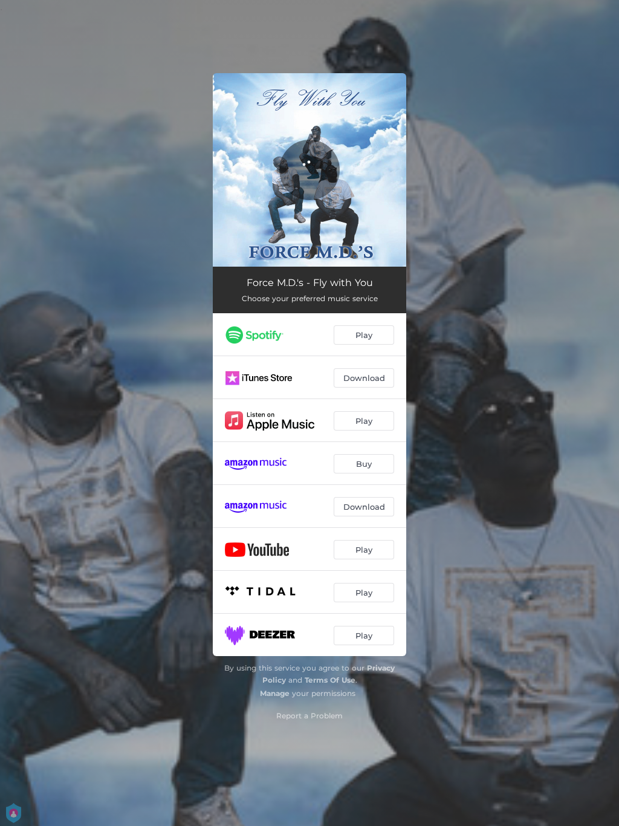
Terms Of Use (330, 680)
